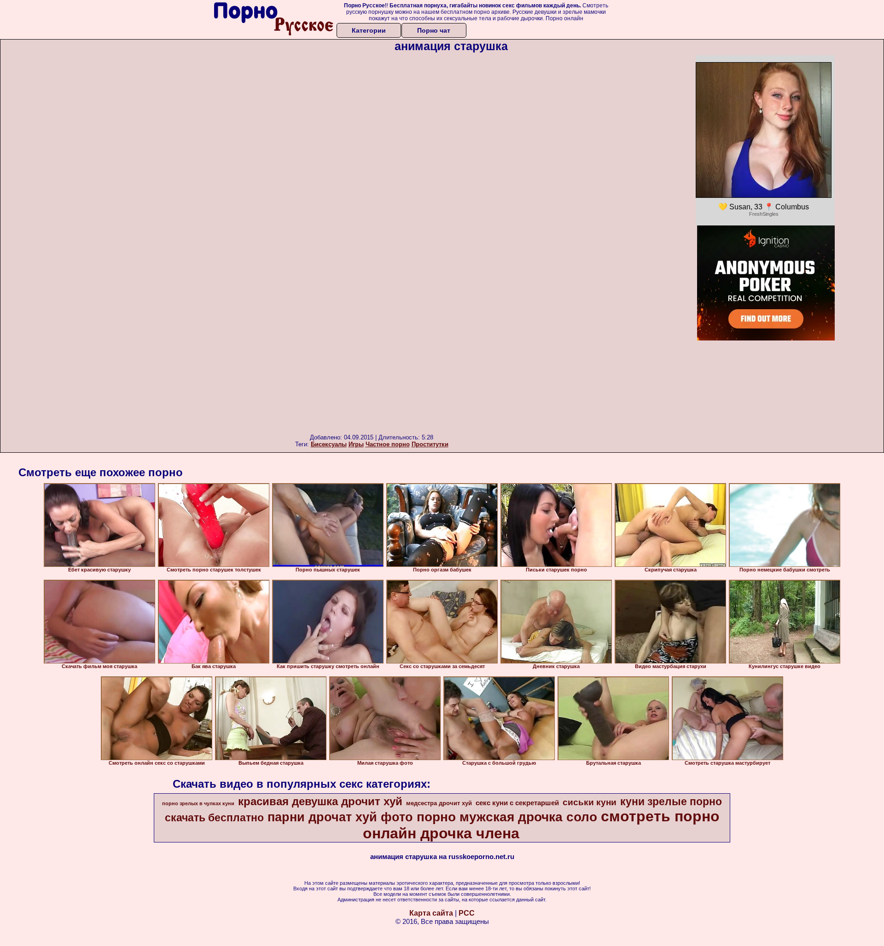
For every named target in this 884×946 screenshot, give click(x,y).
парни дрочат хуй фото (340, 817)
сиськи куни (589, 802)
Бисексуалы (329, 444)
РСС (467, 913)
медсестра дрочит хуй (439, 803)
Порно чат (433, 30)
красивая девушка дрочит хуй (320, 801)
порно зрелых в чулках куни (198, 803)
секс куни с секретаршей (517, 803)
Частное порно (388, 444)
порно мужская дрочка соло (507, 817)
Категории (369, 30)
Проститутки (430, 444)
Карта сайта (431, 913)
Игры (356, 444)
